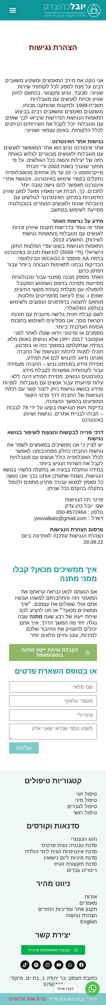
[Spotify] (36, 964)
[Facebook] (81, 964)
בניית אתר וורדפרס (27, 999)
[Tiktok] (24, 964)
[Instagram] (47, 964)
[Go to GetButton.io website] (92, 999)
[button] (12, 10)
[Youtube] (58, 964)
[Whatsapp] (70, 964)
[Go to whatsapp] (92, 989)
